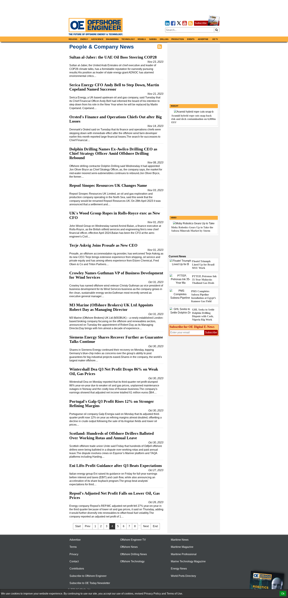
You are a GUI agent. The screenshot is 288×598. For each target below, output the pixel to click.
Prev (87, 526)
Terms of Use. (175, 593)
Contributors (77, 568)
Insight (174, 106)
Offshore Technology (132, 561)
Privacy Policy (152, 593)
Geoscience (97, 39)
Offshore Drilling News (133, 554)
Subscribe (201, 23)
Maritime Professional (183, 554)
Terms (73, 546)
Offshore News (129, 546)
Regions (73, 39)
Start (78, 526)
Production (177, 39)
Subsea (153, 39)
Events (190, 39)
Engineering (112, 39)
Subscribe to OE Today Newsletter (90, 583)
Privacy (74, 554)
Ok (282, 593)
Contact (74, 561)
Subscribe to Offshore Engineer (88, 575)
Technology (128, 39)
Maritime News (179, 539)
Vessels (142, 39)
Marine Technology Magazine (188, 561)
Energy (84, 39)
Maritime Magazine (182, 546)
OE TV (215, 39)
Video (173, 218)
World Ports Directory (183, 575)
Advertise (203, 39)
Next (146, 526)
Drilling (164, 39)
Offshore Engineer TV (133, 539)
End (155, 526)
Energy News (179, 568)
